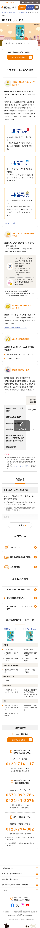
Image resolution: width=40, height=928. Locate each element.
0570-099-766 (20, 795)
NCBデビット (23, 12)
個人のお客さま (10, 2)
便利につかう (12, 12)
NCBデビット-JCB (10, 629)
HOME (4, 12)
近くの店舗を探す (18, 57)
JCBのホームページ (19, 466)
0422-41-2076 (20, 800)
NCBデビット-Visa (29, 629)
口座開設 (22, 7)
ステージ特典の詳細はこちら (15, 328)
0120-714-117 (20, 764)
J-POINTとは (9, 223)
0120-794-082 (20, 829)
